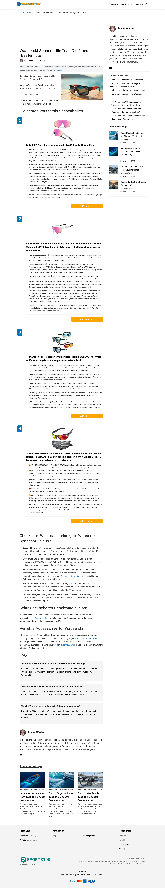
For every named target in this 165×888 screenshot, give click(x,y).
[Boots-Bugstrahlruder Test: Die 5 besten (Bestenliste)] (61, 786)
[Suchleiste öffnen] (146, 4)
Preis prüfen (88, 206)
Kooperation (124, 844)
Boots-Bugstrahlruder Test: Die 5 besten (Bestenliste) (61, 797)
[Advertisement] (61, 31)
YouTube (23, 840)
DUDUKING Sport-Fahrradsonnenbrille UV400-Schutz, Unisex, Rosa (60, 145)
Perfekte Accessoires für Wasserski (126, 94)
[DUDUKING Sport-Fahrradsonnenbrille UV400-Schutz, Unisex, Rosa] (62, 130)
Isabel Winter (36, 732)
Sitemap (122, 849)
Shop (123, 4)
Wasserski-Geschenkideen (87, 638)
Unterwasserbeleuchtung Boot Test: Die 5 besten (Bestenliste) (34, 797)
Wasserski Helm (42, 618)
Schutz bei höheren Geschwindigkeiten (127, 90)
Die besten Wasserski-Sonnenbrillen (126, 80)
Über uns (139, 4)
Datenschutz (140, 858)
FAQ (111, 97)
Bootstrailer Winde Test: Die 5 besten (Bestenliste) (88, 797)
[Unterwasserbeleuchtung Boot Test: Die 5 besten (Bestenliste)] (32, 786)
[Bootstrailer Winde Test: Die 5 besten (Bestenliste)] (90, 786)
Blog (130, 4)
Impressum (131, 858)
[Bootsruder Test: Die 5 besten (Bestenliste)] (113, 185)
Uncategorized (89, 836)
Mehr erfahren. (140, 863)
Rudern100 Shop (67, 645)
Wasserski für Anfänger (71, 576)
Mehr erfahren (58, 70)
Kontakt (122, 840)
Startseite (113, 4)
